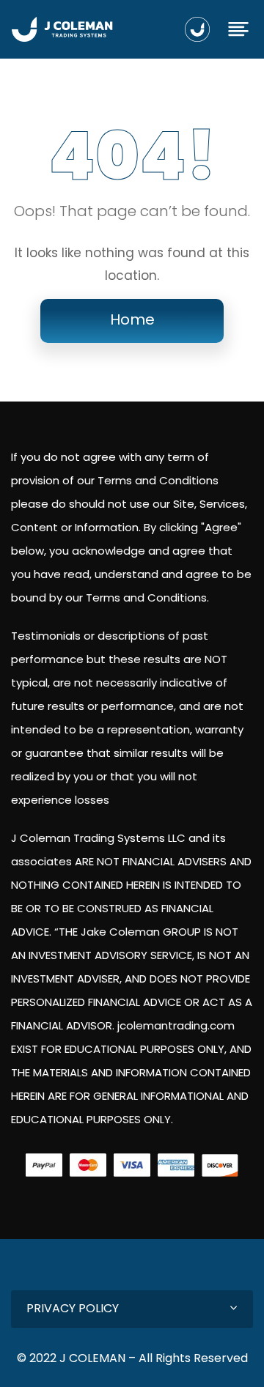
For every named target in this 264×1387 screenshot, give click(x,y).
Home (132, 319)
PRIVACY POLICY (72, 1308)
